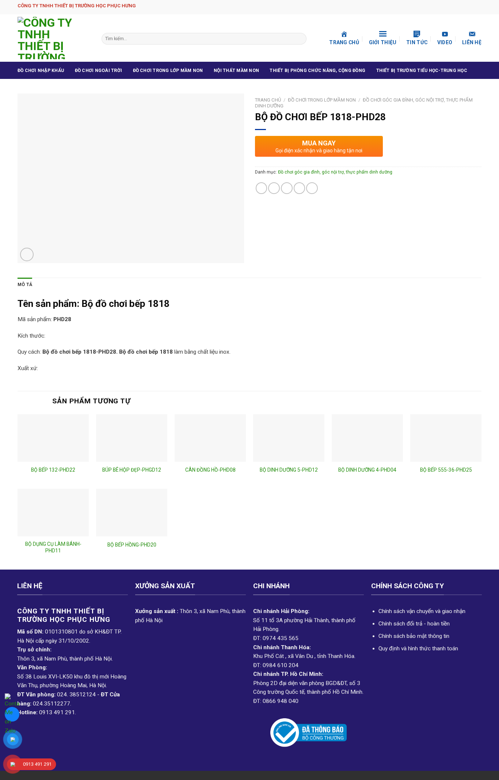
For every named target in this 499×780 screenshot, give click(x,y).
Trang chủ (268, 100)
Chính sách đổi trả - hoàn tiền (414, 623)
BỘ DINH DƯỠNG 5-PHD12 (289, 470)
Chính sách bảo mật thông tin (413, 636)
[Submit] (300, 39)
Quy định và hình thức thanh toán (418, 648)
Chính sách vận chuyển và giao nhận (421, 611)
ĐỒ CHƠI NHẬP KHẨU (41, 70)
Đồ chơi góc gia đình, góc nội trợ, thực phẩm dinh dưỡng (335, 172)
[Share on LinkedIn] (312, 188)
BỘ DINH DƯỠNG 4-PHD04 (367, 470)
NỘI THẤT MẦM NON (236, 70)
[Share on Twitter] (274, 188)
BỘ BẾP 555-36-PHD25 (446, 470)
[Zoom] (27, 254)
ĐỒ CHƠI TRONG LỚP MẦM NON (168, 70)
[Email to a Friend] (287, 188)
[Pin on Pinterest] (299, 188)
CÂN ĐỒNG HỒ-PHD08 (210, 470)
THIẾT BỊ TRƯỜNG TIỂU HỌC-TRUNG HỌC (421, 70)
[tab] (25, 285)
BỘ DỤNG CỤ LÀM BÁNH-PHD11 (53, 547)
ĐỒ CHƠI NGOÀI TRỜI (98, 70)
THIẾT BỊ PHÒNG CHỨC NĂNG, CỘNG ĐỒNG (317, 70)
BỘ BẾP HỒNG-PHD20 (131, 545)
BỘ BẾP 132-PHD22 (53, 470)
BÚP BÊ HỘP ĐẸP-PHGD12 (131, 470)
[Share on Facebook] (261, 188)
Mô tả (25, 284)
